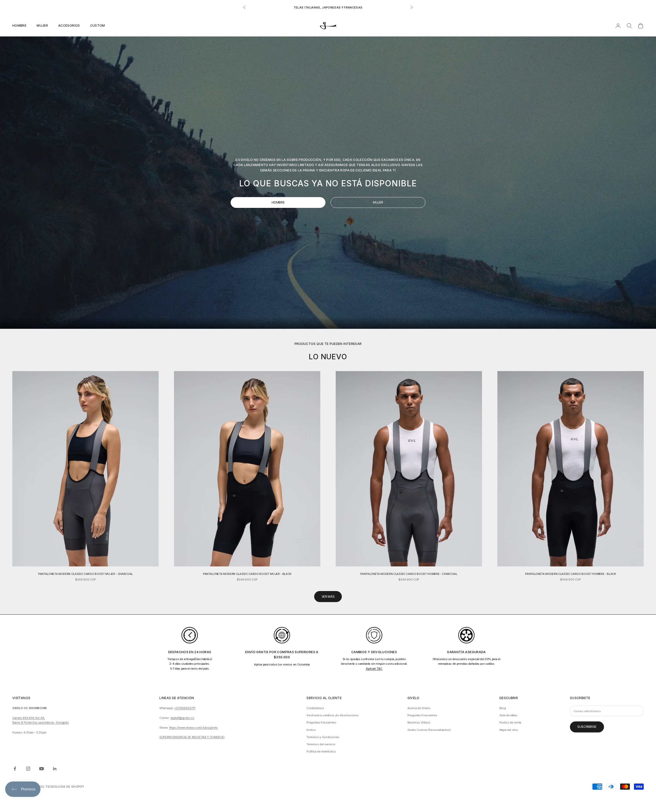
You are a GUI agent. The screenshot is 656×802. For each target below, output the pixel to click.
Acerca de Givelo (418, 708)
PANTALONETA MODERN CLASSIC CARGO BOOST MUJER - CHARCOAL (85, 574)
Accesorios (69, 25)
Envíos (311, 730)
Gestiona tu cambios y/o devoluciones (332, 715)
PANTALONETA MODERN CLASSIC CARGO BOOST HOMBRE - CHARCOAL (408, 574)
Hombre (19, 25)
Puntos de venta (510, 722)
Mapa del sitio (508, 730)
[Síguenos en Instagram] (28, 768)
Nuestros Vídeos (418, 722)
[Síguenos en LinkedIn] (54, 768)
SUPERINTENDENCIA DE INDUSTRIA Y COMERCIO (191, 737)
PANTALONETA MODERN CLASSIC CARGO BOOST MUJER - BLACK (247, 574)
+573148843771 (184, 708)
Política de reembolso (321, 751)
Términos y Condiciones (322, 737)
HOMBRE (278, 202)
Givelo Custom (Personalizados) (429, 730)
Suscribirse (587, 727)
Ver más (328, 596)
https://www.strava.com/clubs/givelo (193, 727)
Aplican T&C (374, 668)
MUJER (378, 202)
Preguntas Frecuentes (321, 722)
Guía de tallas (508, 715)
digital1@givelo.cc (182, 718)
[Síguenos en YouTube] (41, 768)
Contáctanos (315, 708)
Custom (97, 25)
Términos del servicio (320, 744)
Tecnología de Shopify (64, 786)
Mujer (42, 25)
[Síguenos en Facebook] (14, 768)
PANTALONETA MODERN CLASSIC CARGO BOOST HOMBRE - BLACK (570, 574)
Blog (502, 708)
